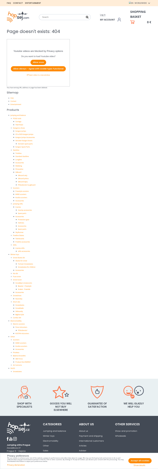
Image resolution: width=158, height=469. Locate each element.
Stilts (15, 245)
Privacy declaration (16, 465)
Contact (18, 3)
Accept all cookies (140, 460)
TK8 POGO (19, 125)
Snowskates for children (26, 267)
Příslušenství (22, 330)
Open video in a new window (39, 75)
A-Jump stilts (20, 248)
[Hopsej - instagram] (15, 440)
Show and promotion (126, 431)
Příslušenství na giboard (26, 185)
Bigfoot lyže (19, 314)
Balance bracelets (19, 356)
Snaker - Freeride (24, 289)
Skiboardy (19, 311)
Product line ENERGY (23, 362)
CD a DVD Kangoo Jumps (24, 134)
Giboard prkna (23, 178)
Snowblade (19, 308)
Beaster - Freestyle (24, 286)
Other (12, 337)
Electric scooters (19, 324)
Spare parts (22, 213)
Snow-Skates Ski (19, 257)
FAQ (9, 3)
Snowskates (19, 305)
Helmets (21, 223)
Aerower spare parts (25, 144)
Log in (103, 14)
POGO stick (17, 118)
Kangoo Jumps (20, 131)
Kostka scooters (21, 197)
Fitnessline (19, 169)
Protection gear (23, 219)
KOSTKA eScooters (22, 333)
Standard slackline (22, 156)
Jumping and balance (18, 115)
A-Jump (18, 207)
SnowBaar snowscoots (23, 283)
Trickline (18, 153)
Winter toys (14, 254)
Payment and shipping (90, 436)
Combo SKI (17, 317)
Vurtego (18, 121)
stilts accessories (24, 251)
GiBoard (18, 172)
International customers (91, 440)
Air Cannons (17, 365)
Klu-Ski (15, 273)
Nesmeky (18, 299)
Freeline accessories (22, 242)
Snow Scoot (17, 280)
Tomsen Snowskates (25, 264)
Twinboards (19, 238)
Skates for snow (21, 261)
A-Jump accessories (25, 210)
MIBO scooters (20, 194)
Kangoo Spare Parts (22, 147)
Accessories (19, 163)
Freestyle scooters (22, 191)
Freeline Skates (18, 235)
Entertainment (33, 3)
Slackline (16, 150)
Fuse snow (17, 276)
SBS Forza (19, 359)
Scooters (16, 188)
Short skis (16, 302)
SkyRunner (19, 232)
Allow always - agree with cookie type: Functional (38, 68)
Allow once (38, 62)
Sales (45, 450)
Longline (18, 159)
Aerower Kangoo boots (23, 140)
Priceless (16, 352)
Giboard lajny (23, 182)
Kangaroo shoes (19, 128)
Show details (139, 465)
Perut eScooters (21, 327)
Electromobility (16, 321)
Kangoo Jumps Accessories (25, 137)
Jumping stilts (18, 204)
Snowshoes (17, 295)
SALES (12, 368)
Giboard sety (22, 175)
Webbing (18, 166)
